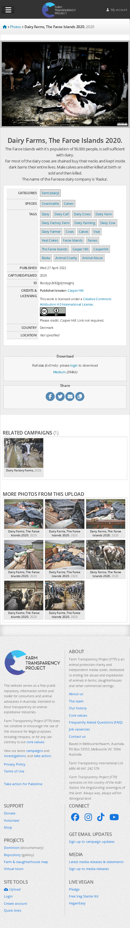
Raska (46, 257)
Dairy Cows (82, 214)
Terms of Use (14, 771)
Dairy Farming (84, 222)
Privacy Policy (14, 764)
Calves (68, 203)
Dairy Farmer (51, 231)
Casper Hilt (81, 249)
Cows (70, 231)
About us (76, 694)
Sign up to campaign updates (92, 841)
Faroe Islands (72, 240)
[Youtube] (114, 817)
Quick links (12, 910)
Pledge (74, 889)
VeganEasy (77, 903)
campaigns (34, 750)
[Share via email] (69, 396)
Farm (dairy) (50, 193)
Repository (19, 855)
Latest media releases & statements (96, 861)
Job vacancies (79, 729)
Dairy (46, 214)
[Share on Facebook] (50, 396)
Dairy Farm (104, 214)
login (74, 365)
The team (76, 701)
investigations (15, 755)
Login (8, 896)
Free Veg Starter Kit (84, 896)
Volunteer (11, 820)
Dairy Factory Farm (56, 222)
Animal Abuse (92, 257)
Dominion (23, 847)
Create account (15, 903)
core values (35, 742)
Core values (78, 715)
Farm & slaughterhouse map (26, 861)
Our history (78, 708)
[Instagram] (88, 817)
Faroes (92, 240)
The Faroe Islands (54, 249)
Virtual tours (13, 868)
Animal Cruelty (66, 257)
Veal (96, 231)
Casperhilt (100, 249)
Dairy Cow (107, 222)
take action (42, 755)
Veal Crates (50, 240)
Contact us (77, 736)
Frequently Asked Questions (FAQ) (95, 722)
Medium (59, 372)
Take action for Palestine (23, 784)
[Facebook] (75, 817)
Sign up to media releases (89, 868)
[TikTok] (100, 817)
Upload (14, 889)
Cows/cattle (50, 203)
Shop (8, 827)
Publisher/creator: (53, 290)
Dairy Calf (61, 214)
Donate (9, 813)
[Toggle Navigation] (8, 10)
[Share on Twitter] (60, 396)
